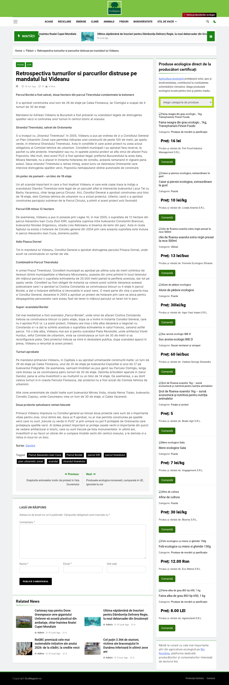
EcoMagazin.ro (33, 678)
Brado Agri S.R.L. (191, 421)
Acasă (49, 21)
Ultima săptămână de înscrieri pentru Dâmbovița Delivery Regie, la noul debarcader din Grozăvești (139, 34)
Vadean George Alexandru (196, 361)
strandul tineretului (74, 461)
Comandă (167, 161)
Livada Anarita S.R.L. (193, 207)
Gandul (30, 445)
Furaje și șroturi (180, 404)
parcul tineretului (115, 455)
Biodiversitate (142, 21)
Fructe (174, 191)
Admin (40, 632)
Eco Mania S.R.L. (191, 568)
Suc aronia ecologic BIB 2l (176, 339)
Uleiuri (174, 246)
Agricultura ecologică (171, 78)
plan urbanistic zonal (30, 461)
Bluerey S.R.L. (189, 519)
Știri (29, 64)
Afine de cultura (169, 497)
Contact (211, 678)
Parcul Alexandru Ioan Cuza (44, 455)
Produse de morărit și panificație (189, 131)
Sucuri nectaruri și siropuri (186, 345)
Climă (95, 21)
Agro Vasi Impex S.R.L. (195, 312)
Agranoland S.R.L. (192, 618)
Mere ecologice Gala (172, 448)
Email (67, 563)
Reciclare (64, 21)
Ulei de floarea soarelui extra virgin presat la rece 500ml (186, 238)
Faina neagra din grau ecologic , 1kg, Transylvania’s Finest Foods (183, 124)
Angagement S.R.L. (192, 470)
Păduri (123, 21)
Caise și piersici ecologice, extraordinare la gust (185, 183)
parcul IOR (94, 455)
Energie (81, 21)
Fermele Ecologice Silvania (197, 263)
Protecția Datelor (195, 678)
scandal (53, 461)
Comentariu (27, 522)
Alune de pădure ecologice (176, 290)
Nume (23, 563)
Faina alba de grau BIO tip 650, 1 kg (182, 595)
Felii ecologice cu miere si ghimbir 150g (185, 546)
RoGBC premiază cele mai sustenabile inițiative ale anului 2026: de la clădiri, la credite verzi (57, 643)
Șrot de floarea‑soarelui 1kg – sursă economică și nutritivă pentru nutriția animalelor (183, 395)
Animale (109, 21)
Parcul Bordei (74, 455)
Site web (112, 563)
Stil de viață (165, 21)
